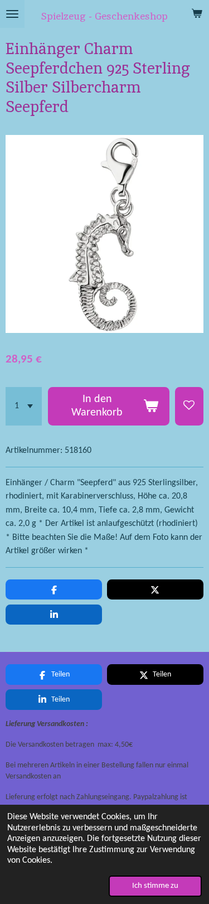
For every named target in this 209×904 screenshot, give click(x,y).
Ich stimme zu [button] (155, 886)
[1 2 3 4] (24, 406)
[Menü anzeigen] (12, 14)
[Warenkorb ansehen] (196, 14)
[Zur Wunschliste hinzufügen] (189, 406)
